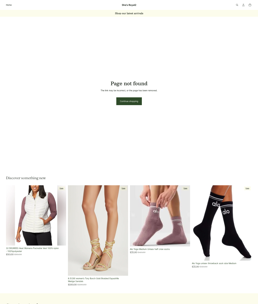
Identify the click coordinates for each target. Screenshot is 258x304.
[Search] (237, 5)
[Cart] (250, 5)
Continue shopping (129, 101)
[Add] (61, 241)
